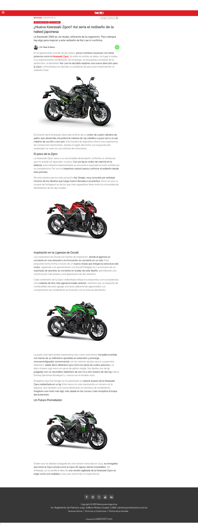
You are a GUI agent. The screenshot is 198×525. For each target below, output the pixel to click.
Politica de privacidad (118, 511)
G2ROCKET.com (103, 519)
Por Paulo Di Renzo (47, 47)
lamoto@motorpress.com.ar (132, 507)
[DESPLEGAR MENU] (3, 12)
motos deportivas (41, 22)
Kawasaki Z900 (61, 56)
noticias (38, 18)
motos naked (54, 22)
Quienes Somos (75, 511)
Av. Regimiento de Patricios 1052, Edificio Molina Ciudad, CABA (83, 507)
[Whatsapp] (117, 47)
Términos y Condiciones (96, 511)
